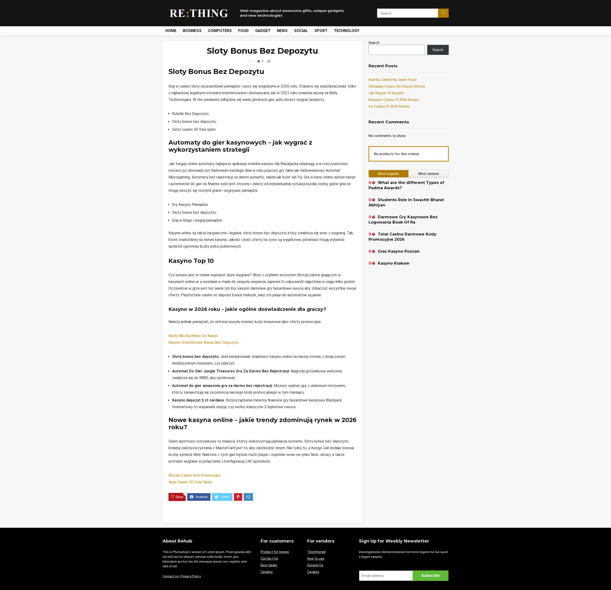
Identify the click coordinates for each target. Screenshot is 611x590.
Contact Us (171, 576)
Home (170, 30)
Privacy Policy (191, 576)
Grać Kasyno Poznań (399, 251)
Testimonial (316, 552)
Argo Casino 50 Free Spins (190, 482)
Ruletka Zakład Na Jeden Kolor (393, 80)
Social (301, 30)
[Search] (443, 13)
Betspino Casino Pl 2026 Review (394, 100)
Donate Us (315, 565)
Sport (320, 30)
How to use (315, 558)
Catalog (267, 572)
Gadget (262, 30)
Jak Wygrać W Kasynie (386, 93)
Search (374, 43)
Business (192, 30)
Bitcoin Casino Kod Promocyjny (195, 475)
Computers (220, 30)
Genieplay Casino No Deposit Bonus (397, 86)
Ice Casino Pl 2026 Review (389, 106)
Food (243, 30)
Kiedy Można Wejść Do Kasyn (193, 336)
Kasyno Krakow (393, 263)
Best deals (269, 565)
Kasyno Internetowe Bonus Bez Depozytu (204, 342)
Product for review (275, 552)
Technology (346, 30)
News (282, 30)
